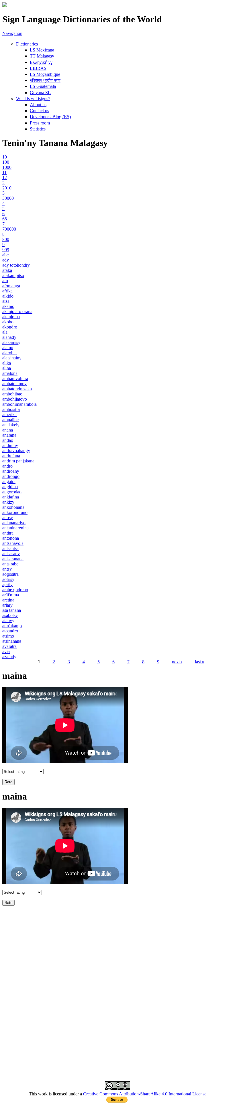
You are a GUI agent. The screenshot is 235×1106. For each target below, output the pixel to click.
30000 (8, 198)
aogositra (10, 574)
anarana (9, 435)
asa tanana (11, 610)
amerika (9, 414)
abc (5, 254)
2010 (6, 187)
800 (5, 239)
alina (6, 368)
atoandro (10, 630)
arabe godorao (15, 589)
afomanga (11, 285)
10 (4, 157)
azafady (9, 656)
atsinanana (11, 641)
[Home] (4, 5)
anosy (7, 517)
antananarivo (14, 522)
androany (10, 471)
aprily (7, 584)
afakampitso (13, 275)
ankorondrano (15, 512)
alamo (7, 347)
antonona (10, 538)
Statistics (38, 128)
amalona (9, 373)
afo (5, 280)
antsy (7, 569)
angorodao (11, 491)
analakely (10, 424)
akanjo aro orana (17, 311)
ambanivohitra (15, 378)
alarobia (9, 352)
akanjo (8, 306)
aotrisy (8, 579)
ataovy (8, 620)
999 (5, 249)
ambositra (11, 409)
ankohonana (13, 507)
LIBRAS (38, 68)
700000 (9, 229)
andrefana (11, 455)
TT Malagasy (42, 56)
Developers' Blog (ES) (50, 116)
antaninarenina (15, 527)
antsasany (11, 553)
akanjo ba (11, 316)
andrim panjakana (18, 460)
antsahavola (12, 543)
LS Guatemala (43, 86)
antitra (7, 533)
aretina (8, 599)
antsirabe (10, 563)
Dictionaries (27, 43)
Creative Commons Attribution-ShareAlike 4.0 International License (144, 1093)
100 (5, 162)
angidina (10, 486)
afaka (7, 270)
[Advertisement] (117, 949)
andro (7, 466)
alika (6, 363)
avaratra (9, 646)
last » (199, 661)
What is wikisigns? (33, 98)
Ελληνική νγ (41, 62)
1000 (6, 167)
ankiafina (10, 496)
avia (6, 651)
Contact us (39, 110)
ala (4, 332)
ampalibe (10, 419)
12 (4, 177)
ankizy (8, 502)
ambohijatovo (14, 399)
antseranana (12, 558)
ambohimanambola (19, 404)
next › (177, 661)
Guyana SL (40, 92)
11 (4, 172)
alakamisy (11, 342)
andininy (10, 445)
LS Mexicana (42, 50)
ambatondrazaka (17, 388)
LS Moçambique (45, 74)
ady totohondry (16, 265)
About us (38, 104)
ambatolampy (14, 383)
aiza (5, 301)
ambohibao (12, 393)
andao (7, 440)
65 (4, 218)
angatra (8, 481)
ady (5, 260)
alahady (9, 337)
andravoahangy (16, 450)
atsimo (8, 636)
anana (7, 430)
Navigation (12, 33)
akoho (7, 321)
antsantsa (10, 548)
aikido (7, 296)
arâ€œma (10, 594)
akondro (9, 327)
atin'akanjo (12, 625)
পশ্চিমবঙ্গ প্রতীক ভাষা (45, 80)
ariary (7, 605)
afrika (7, 290)
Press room (40, 122)
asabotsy (10, 615)
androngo (10, 476)
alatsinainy (11, 357)
